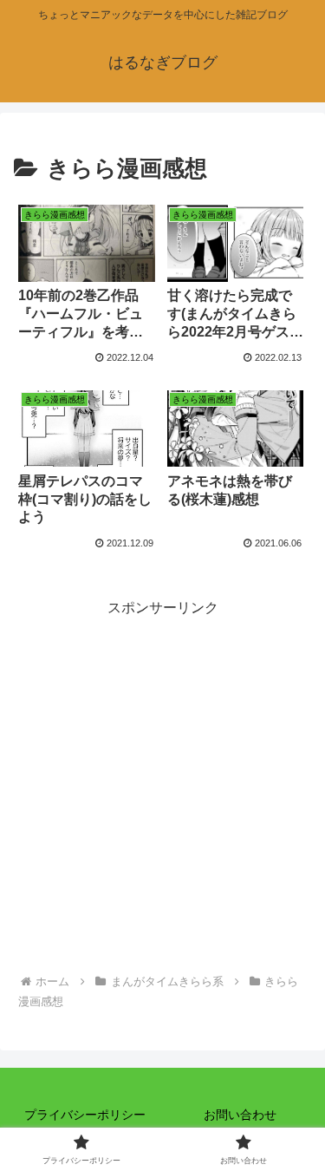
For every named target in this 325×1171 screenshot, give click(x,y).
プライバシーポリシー (85, 1115)
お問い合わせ (240, 1115)
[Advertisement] (162, 783)
